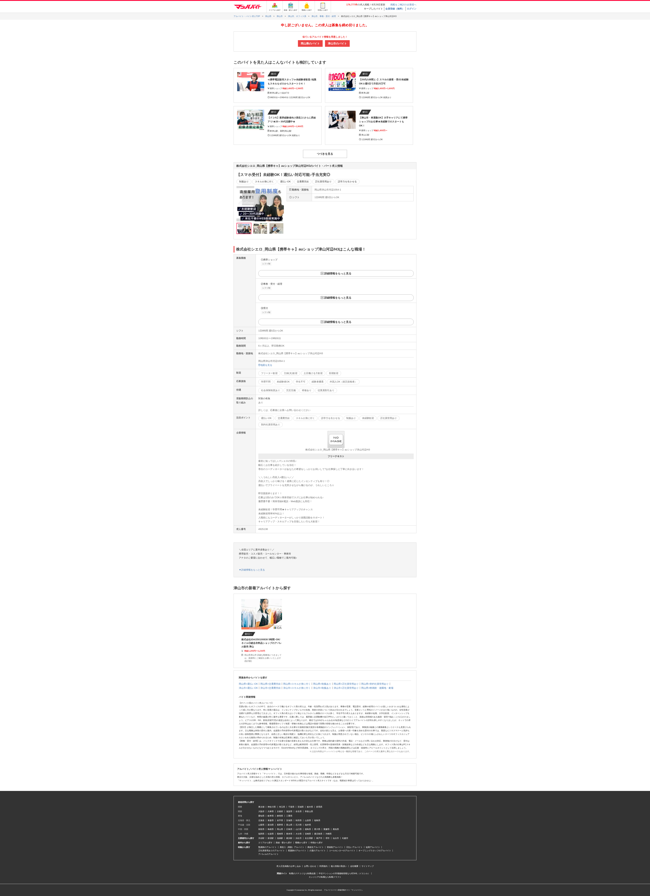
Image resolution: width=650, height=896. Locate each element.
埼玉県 (282, 807)
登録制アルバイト (335, 847)
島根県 (271, 829)
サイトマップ (368, 866)
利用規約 (323, 866)
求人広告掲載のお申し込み (288, 866)
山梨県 (261, 825)
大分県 (299, 834)
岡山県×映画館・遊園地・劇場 (377, 688)
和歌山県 (309, 811)
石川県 (299, 825)
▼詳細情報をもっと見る (252, 569)
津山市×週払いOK (248, 688)
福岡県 (261, 834)
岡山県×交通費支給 (270, 683)
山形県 (308, 820)
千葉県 (291, 807)
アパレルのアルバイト (268, 854)
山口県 (299, 829)
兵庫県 (271, 811)
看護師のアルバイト (297, 850)
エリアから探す (265, 842)
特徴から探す (317, 842)
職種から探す (301, 842)
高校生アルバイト (315, 847)
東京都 (261, 807)
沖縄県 (329, 834)
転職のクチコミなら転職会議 (302, 873)
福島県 (317, 820)
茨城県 (301, 807)
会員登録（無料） (394, 8)
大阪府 (261, 811)
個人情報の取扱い (339, 866)
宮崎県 (308, 834)
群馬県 (319, 807)
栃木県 (310, 807)
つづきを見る (325, 153)
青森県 (271, 820)
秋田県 (299, 820)
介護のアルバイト (317, 850)
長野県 (280, 825)
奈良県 (299, 811)
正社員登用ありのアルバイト (271, 850)
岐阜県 (271, 816)
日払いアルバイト (354, 847)
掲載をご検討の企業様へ (403, 4)
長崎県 (280, 834)
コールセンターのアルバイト (342, 850)
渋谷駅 (261, 838)
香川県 (317, 829)
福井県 (308, 825)
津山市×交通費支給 (270, 688)
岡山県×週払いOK (248, 683)
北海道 (261, 820)
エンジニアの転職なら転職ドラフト (325, 877)
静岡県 (280, 816)
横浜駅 (289, 838)
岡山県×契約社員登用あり (375, 683)
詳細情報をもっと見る (337, 273)
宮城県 (289, 820)
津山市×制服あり (322, 688)
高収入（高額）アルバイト (292, 847)
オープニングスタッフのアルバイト (375, 850)
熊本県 (289, 834)
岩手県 (280, 820)
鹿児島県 (318, 834)
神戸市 (319, 838)
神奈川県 (272, 807)
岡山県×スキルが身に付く (297, 683)
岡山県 (280, 829)
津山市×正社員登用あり (346, 688)
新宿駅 (271, 838)
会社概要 (354, 866)
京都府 (280, 811)
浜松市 (299, 838)
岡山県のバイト (310, 43)
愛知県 (261, 816)
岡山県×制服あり (322, 683)
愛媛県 (326, 829)
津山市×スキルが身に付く (297, 688)
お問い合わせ (310, 866)
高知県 (336, 829)
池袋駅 (280, 838)
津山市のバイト (337, 43)
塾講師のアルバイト (267, 847)
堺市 (328, 838)
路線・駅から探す (284, 842)
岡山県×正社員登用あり (346, 683)
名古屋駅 (309, 838)
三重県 (289, 816)
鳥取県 (261, 829)
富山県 (289, 825)
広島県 (289, 829)
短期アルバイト (373, 847)
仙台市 (336, 838)
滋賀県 (289, 811)
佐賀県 (271, 834)
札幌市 (345, 838)
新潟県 (271, 825)
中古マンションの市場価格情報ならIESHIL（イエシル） (344, 873)
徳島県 (308, 829)
